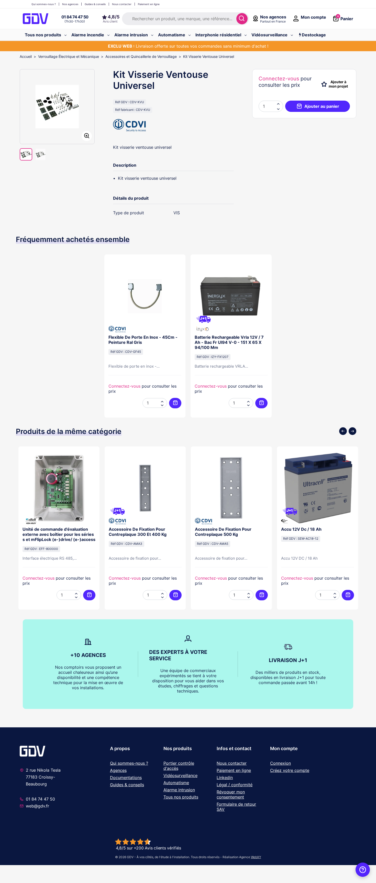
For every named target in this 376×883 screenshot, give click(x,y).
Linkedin (225, 777)
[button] (278, 109)
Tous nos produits (180, 797)
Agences (118, 770)
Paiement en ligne (234, 770)
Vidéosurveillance (180, 775)
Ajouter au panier (321, 106)
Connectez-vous (279, 79)
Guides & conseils (127, 784)
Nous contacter (232, 763)
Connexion (280, 763)
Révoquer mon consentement (231, 794)
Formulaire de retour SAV (236, 807)
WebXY (256, 857)
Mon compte (284, 748)
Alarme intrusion (179, 789)
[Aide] (363, 870)
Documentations (126, 777)
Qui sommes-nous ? (129, 763)
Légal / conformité (234, 784)
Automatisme (176, 782)
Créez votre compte (289, 770)
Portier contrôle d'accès (178, 766)
